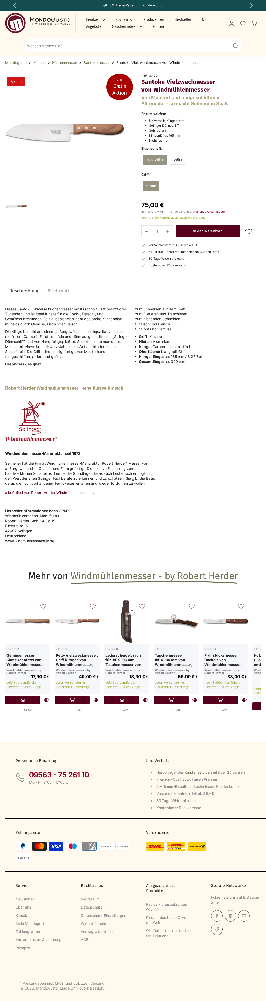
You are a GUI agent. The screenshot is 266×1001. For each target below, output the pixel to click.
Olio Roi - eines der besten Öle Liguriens (168, 933)
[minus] (147, 231)
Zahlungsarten (28, 931)
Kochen (39, 62)
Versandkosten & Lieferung (39, 939)
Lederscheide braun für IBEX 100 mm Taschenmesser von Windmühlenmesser (123, 660)
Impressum (90, 899)
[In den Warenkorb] (22, 700)
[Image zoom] (65, 133)
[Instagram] (230, 916)
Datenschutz (91, 907)
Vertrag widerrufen (97, 931)
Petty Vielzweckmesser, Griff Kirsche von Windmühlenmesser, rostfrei (77, 660)
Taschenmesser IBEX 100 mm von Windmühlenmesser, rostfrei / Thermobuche (175, 660)
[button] (208, 231)
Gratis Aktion (119, 86)
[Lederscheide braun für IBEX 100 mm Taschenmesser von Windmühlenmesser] (126, 621)
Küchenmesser (64, 62)
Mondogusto (16, 62)
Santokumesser (97, 62)
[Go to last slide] (14, 5)
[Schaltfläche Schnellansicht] (46, 700)
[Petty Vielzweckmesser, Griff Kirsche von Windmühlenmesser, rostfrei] (77, 621)
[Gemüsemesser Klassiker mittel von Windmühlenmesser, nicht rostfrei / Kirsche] (27, 621)
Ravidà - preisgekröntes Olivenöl (166, 906)
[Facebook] (217, 916)
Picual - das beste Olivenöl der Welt (168, 920)
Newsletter (25, 899)
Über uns (23, 907)
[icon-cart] (254, 23)
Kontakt (22, 915)
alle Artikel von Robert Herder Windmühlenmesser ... (49, 492)
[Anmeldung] (231, 23)
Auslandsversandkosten (210, 211)
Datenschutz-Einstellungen (103, 915)
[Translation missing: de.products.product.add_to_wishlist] (242, 23)
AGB (84, 939)
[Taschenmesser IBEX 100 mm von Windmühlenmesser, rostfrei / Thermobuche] (176, 621)
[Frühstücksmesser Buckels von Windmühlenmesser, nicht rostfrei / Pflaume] (225, 621)
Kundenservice (197, 772)
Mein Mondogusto (31, 923)
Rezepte (23, 948)
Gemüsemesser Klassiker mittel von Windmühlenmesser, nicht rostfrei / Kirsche (26, 660)
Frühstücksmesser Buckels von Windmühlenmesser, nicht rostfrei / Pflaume (224, 660)
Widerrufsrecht (93, 923)
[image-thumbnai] (16, 207)
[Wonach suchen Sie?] (235, 45)
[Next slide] (252, 5)
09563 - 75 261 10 (59, 774)
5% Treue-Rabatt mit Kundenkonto (136, 5)
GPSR (28, 710)
